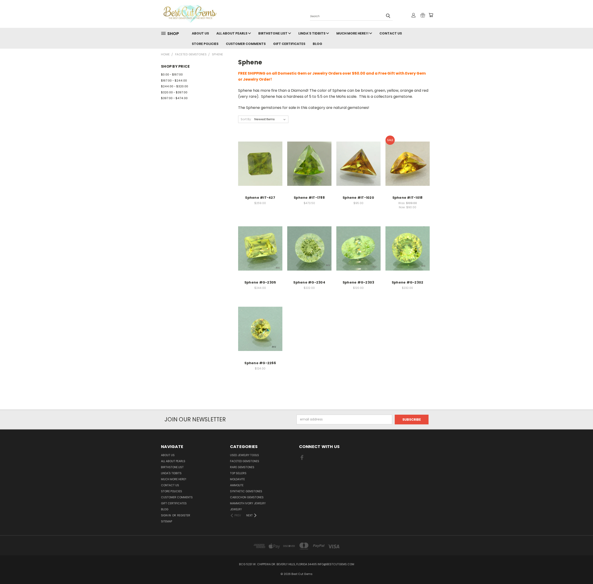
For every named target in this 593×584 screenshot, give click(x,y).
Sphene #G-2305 (260, 282)
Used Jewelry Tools (244, 455)
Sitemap (166, 521)
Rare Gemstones (242, 467)
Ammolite (236, 485)
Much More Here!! (352, 33)
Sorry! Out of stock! (309, 252)
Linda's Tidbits (312, 33)
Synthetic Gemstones (246, 491)
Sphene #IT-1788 (309, 197)
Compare (258, 159)
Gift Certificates (289, 43)
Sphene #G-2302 (407, 282)
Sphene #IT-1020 (358, 197)
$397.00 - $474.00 (174, 98)
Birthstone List (273, 33)
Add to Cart (260, 167)
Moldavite (237, 479)
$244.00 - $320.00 (174, 86)
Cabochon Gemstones (247, 497)
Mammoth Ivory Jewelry (248, 503)
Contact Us (390, 33)
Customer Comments (246, 43)
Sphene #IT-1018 (407, 197)
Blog (317, 43)
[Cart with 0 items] (431, 15)
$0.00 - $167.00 (172, 74)
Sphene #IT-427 (260, 197)
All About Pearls (232, 33)
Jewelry (236, 509)
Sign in (166, 515)
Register (183, 515)
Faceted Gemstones (244, 461)
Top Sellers (238, 473)
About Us (200, 33)
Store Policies (205, 43)
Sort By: (246, 119)
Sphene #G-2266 (260, 363)
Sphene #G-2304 (309, 282)
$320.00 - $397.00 (174, 92)
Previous (581, 569)
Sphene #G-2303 (358, 282)
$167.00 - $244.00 (174, 80)
